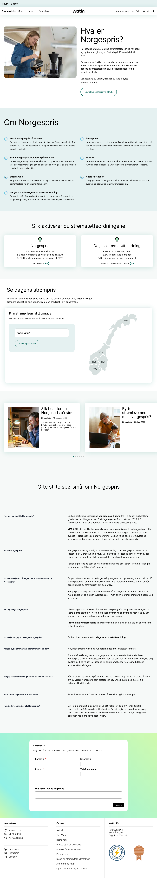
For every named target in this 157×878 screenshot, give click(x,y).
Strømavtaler (9, 11)
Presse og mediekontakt (68, 844)
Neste (117, 805)
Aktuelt (59, 830)
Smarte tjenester (27, 11)
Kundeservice (122, 11)
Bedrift (14, 3)
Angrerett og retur (65, 863)
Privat (5, 3)
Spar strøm (44, 11)
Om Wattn (61, 835)
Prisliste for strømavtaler (68, 849)
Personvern (62, 854)
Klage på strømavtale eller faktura (73, 859)
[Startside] (78, 11)
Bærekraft (61, 840)
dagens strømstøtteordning (94, 68)
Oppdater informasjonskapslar (71, 868)
